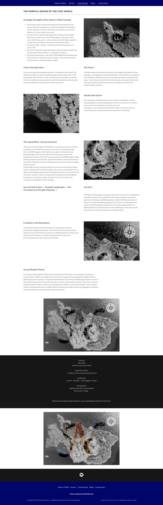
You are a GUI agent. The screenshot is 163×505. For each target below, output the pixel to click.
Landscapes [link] (103, 3)
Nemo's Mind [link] (60, 3)
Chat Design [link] (83, 3)
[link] (81, 475)
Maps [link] (93, 3)
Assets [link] (72, 3)
